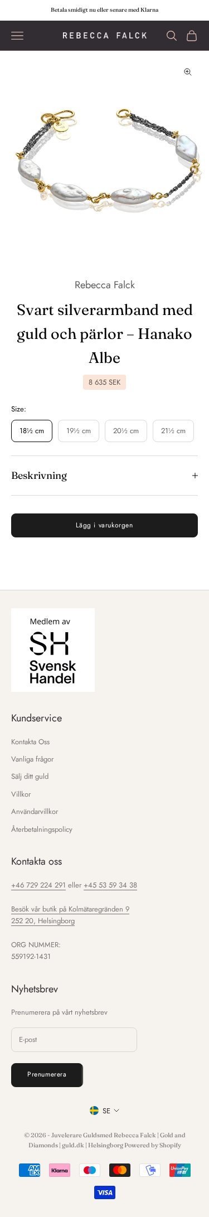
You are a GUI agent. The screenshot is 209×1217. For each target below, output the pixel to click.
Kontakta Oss (30, 741)
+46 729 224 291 (38, 885)
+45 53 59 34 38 (110, 885)
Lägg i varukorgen (104, 525)
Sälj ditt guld (29, 776)
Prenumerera (47, 1074)
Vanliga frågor (32, 759)
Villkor (21, 794)
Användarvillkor (34, 811)
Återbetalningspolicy (41, 829)
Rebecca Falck (105, 285)
